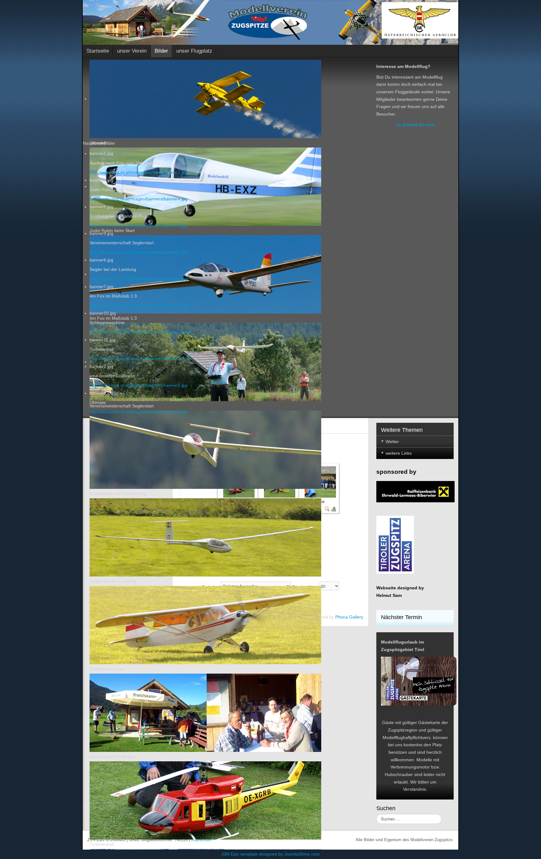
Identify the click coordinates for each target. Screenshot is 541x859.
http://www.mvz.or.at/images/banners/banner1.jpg (139, 172)
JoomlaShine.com (302, 853)
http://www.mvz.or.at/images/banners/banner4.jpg (139, 198)
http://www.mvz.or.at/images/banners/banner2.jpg (139, 385)
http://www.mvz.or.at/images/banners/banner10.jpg (140, 331)
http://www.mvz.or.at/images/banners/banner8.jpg (139, 411)
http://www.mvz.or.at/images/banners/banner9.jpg (139, 252)
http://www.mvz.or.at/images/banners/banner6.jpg (139, 278)
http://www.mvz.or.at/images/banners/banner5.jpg (139, 225)
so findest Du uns (415, 124)
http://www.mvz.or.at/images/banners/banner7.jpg (139, 305)
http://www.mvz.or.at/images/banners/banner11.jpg (140, 358)
